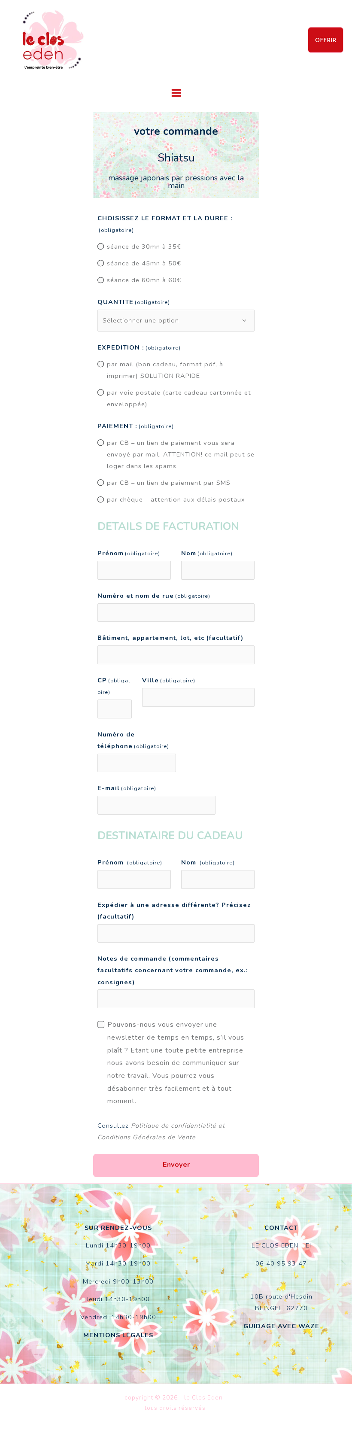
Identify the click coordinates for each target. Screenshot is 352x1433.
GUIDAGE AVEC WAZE (281, 1326)
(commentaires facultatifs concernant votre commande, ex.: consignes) (172, 970)
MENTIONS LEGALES (118, 1335)
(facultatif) (170, 637)
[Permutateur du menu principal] (176, 93)
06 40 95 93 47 (281, 1263)
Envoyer (176, 1164)
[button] (325, 40)
